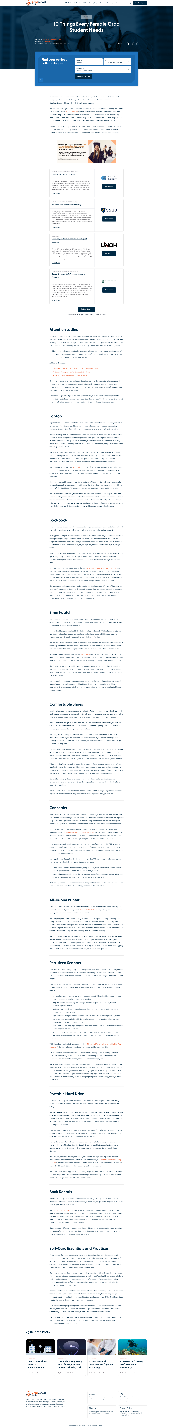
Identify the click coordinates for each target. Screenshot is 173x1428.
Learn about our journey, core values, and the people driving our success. (101, 1396)
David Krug (48, 42)
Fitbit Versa (85, 654)
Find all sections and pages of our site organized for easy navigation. (101, 1410)
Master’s (68, 3)
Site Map (101, 1425)
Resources (119, 3)
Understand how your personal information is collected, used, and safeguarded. (131, 1411)
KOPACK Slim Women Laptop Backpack (100, 568)
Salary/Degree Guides (97, 3)
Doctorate (77, 3)
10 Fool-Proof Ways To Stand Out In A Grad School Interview (75, 368)
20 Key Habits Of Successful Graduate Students (70, 375)
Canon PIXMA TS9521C (88, 910)
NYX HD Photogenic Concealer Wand (80, 832)
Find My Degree (140, 3)
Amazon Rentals (63, 1210)
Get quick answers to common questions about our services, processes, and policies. (129, 1397)
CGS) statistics (72, 112)
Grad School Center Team (51, 39)
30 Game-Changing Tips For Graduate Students (71, 372)
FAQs (85, 3)
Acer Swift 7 (77, 467)
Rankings (110, 3)
